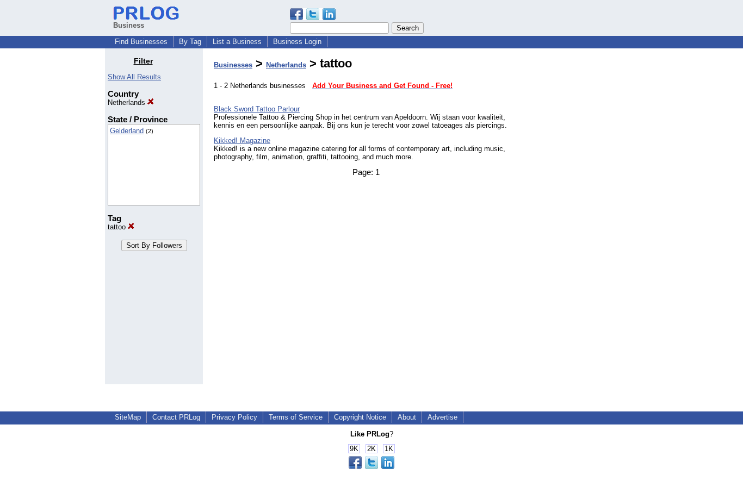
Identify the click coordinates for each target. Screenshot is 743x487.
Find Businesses (141, 42)
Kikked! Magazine (242, 140)
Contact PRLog (176, 417)
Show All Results (134, 77)
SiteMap (128, 417)
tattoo (118, 227)
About (407, 417)
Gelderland (127, 131)
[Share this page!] (313, 18)
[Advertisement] (582, 220)
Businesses (233, 65)
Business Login (297, 42)
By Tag (190, 42)
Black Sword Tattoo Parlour (257, 109)
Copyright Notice (360, 417)
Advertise (442, 417)
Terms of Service (296, 417)
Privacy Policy (234, 417)
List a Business (237, 42)
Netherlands (127, 102)
